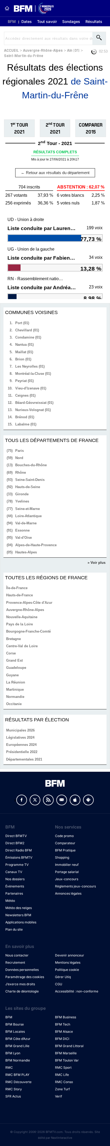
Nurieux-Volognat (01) (33, 410)
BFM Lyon (12, 1053)
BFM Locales (15, 1032)
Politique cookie (67, 970)
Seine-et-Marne (27, 509)
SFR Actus (13, 1096)
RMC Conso (64, 1082)
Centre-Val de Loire (22, 646)
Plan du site (14, 929)
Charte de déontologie (22, 991)
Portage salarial (67, 872)
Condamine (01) (28, 337)
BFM (12, 21)
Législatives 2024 (20, 737)
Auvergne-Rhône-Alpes (43, 50)
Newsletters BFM (18, 915)
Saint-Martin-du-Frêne (23, 55)
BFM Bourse (14, 1024)
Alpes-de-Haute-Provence (36, 545)
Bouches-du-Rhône (31, 465)
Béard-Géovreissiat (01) (34, 403)
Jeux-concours (66, 879)
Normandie (15, 697)
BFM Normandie (17, 1060)
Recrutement (15, 962)
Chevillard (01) (27, 330)
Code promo (64, 836)
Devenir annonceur (69, 955)
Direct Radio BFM (18, 850)
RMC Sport (63, 1067)
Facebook (21, 800)
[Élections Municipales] (32, 8)
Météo (10, 901)
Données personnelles (22, 970)
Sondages (71, 21)
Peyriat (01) (24, 381)
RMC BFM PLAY (17, 1075)
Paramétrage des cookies (24, 977)
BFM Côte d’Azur (17, 1039)
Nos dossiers (15, 879)
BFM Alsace (64, 1032)
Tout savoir (47, 21)
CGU (58, 984)
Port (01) (22, 323)
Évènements (14, 886)
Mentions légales (67, 962)
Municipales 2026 (20, 730)
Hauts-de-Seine (27, 487)
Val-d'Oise (23, 538)
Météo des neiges (18, 908)
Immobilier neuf (66, 865)
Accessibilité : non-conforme (76, 991)
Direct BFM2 (14, 843)
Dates (26, 21)
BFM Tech (62, 1024)
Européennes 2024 (21, 745)
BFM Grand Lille (17, 1046)
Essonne (22, 530)
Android (88, 800)
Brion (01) (23, 359)
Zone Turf (62, 1089)
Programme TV (17, 865)
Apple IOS (75, 800)
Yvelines (22, 501)
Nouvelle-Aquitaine (21, 617)
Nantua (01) (24, 345)
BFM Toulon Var (67, 1060)
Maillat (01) (24, 352)
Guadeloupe (16, 668)
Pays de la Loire (19, 624)
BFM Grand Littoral (69, 1046)
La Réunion (15, 682)
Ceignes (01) (25, 395)
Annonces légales (68, 893)
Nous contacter (17, 955)
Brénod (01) (24, 417)
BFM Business (65, 1017)
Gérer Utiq (63, 977)
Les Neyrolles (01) (30, 366)
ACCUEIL (11, 50)
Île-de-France (17, 588)
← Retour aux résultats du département (55, 172)
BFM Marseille (66, 1053)
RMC (9, 1067)
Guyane (12, 675)
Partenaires (14, 893)
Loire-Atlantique (28, 516)
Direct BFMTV (16, 836)
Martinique (15, 689)
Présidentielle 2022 (21, 752)
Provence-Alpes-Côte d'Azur (29, 603)
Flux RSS (48, 800)
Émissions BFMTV (18, 857)
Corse (11, 653)
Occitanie (14, 704)
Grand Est (14, 660)
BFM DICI (62, 1039)
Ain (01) (73, 50)
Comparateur (65, 843)
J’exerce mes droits (20, 984)
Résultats (93, 21)
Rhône (20, 473)
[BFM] (7, 8)
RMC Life (62, 1075)
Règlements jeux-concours (75, 886)
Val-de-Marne (26, 523)
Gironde (22, 494)
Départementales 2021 (24, 759)
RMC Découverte (18, 1082)
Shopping (62, 857)
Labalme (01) (25, 424)
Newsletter (61, 800)
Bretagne (13, 639)
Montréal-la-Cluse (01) (33, 374)
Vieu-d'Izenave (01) (30, 388)
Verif (58, 1096)
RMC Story (13, 1089)
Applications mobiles (20, 922)
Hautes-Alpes (26, 552)
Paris (19, 451)
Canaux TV (13, 872)
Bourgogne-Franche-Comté (28, 631)
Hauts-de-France (19, 595)
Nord (19, 458)
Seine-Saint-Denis (30, 480)
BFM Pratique (65, 850)
